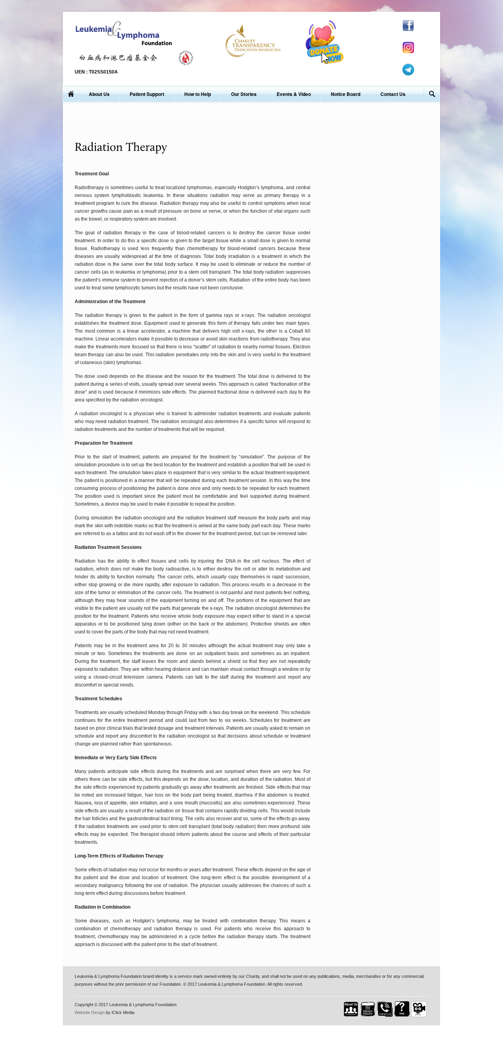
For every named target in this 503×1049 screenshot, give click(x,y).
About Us (99, 94)
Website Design (90, 1012)
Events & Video (294, 94)
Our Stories (244, 94)
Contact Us (393, 94)
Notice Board (345, 94)
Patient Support (147, 94)
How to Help (197, 94)
